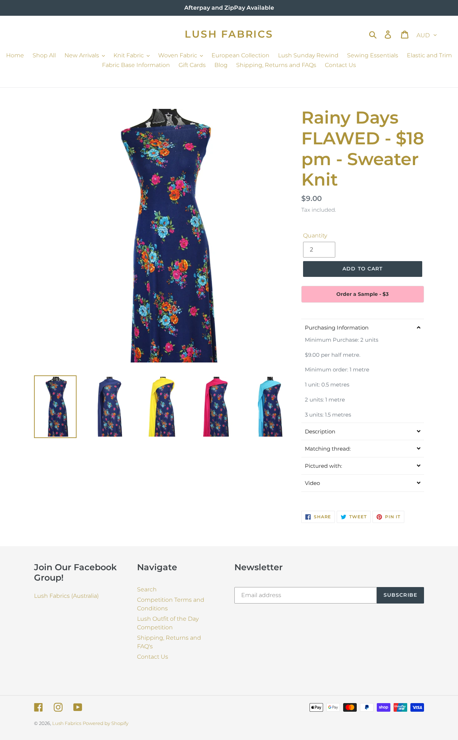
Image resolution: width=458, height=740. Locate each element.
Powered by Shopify (105, 723)
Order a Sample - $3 (362, 294)
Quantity (315, 235)
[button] (362, 327)
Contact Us (152, 656)
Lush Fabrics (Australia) (66, 595)
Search (147, 589)
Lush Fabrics (229, 34)
